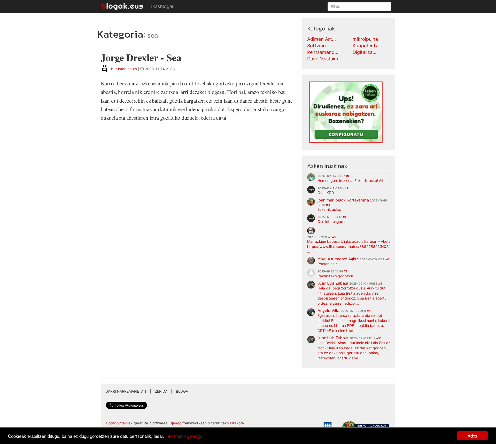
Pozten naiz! (327, 264)
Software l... (320, 45)
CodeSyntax (116, 423)
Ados (472, 435)
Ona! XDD (325, 192)
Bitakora (237, 423)
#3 (328, 205)
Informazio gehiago (183, 436)
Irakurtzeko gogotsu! (335, 276)
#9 (369, 311)
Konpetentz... (367, 45)
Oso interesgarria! (332, 221)
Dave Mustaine (323, 58)
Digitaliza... (364, 52)
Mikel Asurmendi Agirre (338, 259)
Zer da (161, 391)
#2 (346, 188)
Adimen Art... (321, 39)
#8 (380, 283)
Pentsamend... (322, 52)
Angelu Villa (328, 310)
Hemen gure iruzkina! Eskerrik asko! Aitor (352, 180)
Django (175, 423)
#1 (347, 176)
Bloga (182, 391)
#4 (344, 217)
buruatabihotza (124, 69)
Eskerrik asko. (329, 209)
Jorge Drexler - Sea (141, 57)
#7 (345, 271)
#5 (334, 237)
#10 (378, 338)
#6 (387, 259)
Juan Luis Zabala (332, 283)
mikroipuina (365, 39)
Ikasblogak (163, 6)
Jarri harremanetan (126, 391)
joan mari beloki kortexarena (343, 200)
